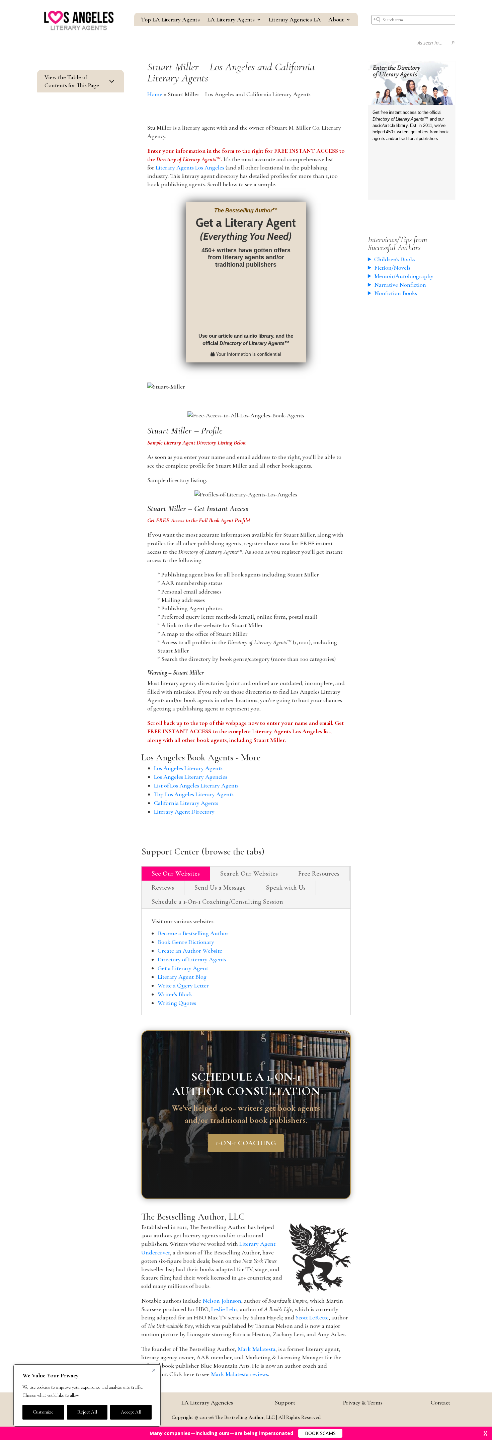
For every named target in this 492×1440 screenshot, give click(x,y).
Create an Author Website (190, 950)
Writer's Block (175, 994)
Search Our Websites (249, 874)
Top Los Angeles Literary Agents (194, 794)
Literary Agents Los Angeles (190, 167)
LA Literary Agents (231, 20)
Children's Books (394, 259)
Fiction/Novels (392, 267)
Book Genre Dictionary (186, 942)
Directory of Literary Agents (192, 959)
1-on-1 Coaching (246, 1143)
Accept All (131, 1412)
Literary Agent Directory (184, 811)
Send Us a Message (220, 888)
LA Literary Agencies (207, 1402)
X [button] (485, 1433)
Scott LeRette (312, 1317)
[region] (87, 1395)
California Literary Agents (186, 803)
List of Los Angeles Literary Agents (196, 785)
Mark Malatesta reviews (239, 1374)
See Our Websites (176, 874)
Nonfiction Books (395, 293)
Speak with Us (286, 888)
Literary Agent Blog (182, 976)
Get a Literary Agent (183, 968)
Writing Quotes (177, 1003)
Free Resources (318, 874)
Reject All (87, 1412)
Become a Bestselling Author (193, 933)
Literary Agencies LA (295, 20)
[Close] (154, 1370)
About (336, 20)
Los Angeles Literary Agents (188, 768)
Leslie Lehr (224, 1309)
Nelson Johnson (221, 1300)
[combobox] (413, 19)
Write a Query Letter (183, 985)
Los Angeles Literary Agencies (190, 776)
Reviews (163, 888)
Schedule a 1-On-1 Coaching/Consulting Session (217, 902)
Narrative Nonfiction (400, 284)
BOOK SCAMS (320, 1433)
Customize (43, 1412)
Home (154, 94)
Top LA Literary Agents (170, 20)
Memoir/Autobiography (403, 276)
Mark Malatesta (256, 1349)
